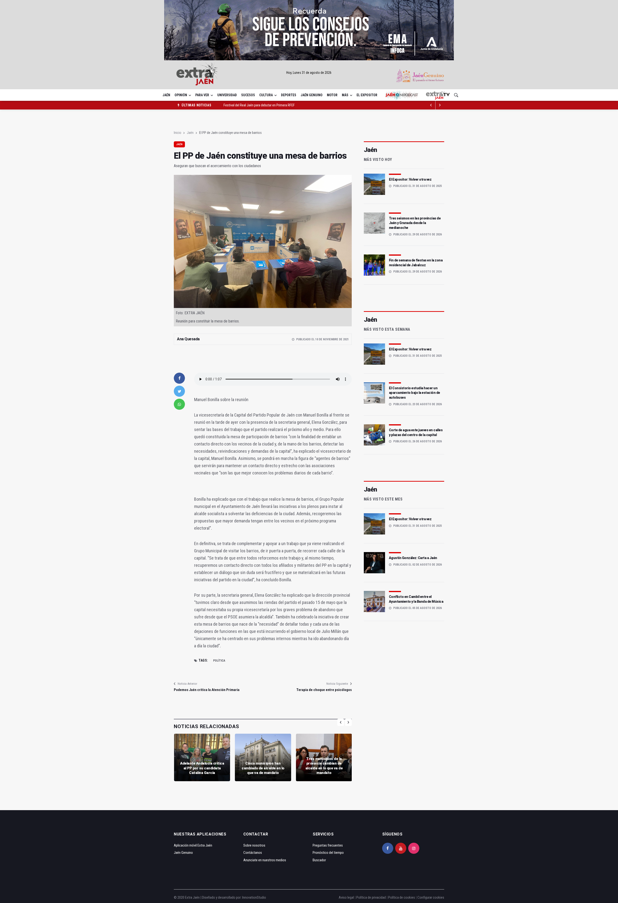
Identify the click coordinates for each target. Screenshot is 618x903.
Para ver (202, 95)
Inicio (177, 133)
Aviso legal (346, 897)
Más (345, 95)
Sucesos (248, 95)
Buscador (319, 860)
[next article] (431, 105)
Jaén (166, 95)
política (219, 660)
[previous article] (439, 105)
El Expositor (367, 95)
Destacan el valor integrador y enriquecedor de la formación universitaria (273, 105)
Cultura (266, 95)
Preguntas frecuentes (328, 845)
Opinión (181, 95)
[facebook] (179, 378)
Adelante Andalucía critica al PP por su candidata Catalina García (202, 768)
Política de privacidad (371, 897)
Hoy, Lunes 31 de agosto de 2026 (308, 73)
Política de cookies (401, 897)
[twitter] (179, 391)
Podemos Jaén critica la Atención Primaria (206, 690)
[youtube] (400, 848)
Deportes (288, 95)
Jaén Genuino (312, 95)
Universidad (227, 95)
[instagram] (413, 848)
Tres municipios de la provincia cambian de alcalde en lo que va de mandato (324, 766)
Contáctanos (252, 852)
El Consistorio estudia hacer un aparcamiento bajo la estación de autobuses (414, 392)
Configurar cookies (430, 897)
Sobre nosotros (254, 845)
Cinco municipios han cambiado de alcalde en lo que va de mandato (263, 768)
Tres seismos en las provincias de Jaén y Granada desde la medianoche (415, 223)
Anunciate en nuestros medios (264, 860)
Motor (332, 95)
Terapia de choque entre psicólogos (323, 690)
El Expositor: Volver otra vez (410, 179)
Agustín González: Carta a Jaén (413, 558)
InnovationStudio (254, 897)
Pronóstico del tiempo (328, 852)
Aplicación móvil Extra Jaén (193, 845)
